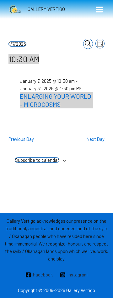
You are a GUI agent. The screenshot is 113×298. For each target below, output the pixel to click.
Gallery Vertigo (46, 9)
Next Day (96, 139)
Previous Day (21, 139)
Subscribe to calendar (37, 160)
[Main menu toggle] (99, 9)
